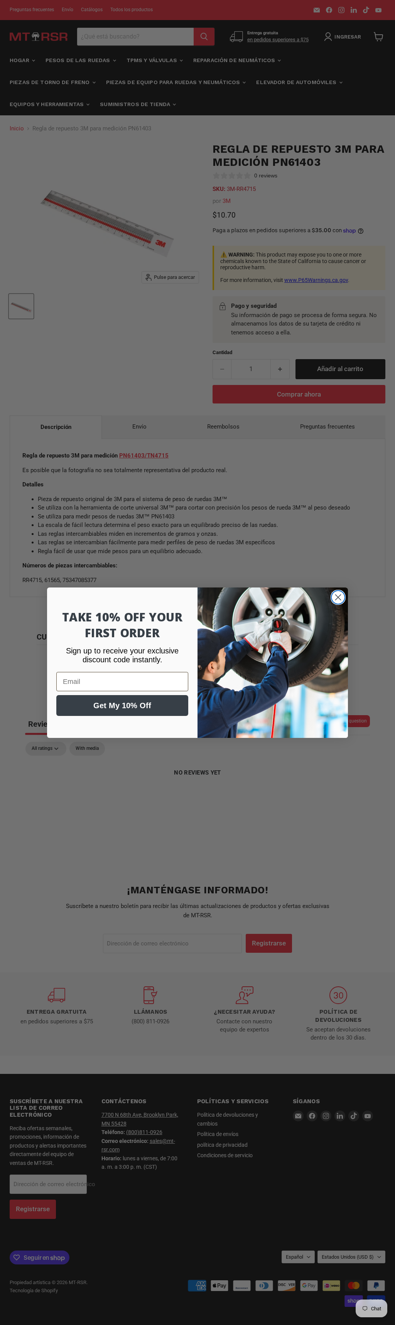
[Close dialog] (338, 597)
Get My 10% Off (122, 705)
